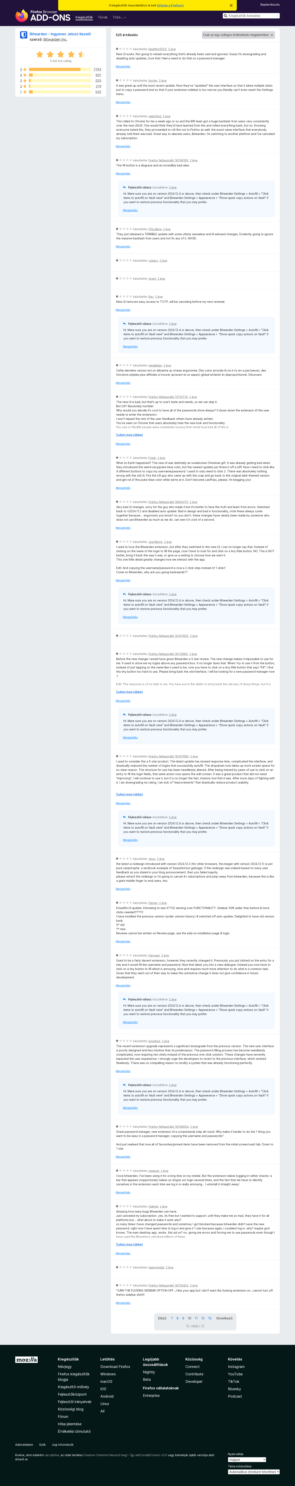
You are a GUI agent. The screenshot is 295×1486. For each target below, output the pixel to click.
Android (107, 1396)
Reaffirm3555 (158, 49)
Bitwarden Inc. (55, 39)
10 (189, 1318)
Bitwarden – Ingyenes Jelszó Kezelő (60, 34)
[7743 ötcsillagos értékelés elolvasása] (60, 69)
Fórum (63, 1416)
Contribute (194, 1374)
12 (202, 1318)
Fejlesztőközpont (72, 1394)
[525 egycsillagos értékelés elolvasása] (60, 91)
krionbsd (154, 1041)
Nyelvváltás (235, 1454)
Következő (224, 1318)
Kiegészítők (84, 17)
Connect (192, 1367)
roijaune (154, 1170)
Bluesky (234, 1389)
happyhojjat (156, 1267)
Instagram (236, 1367)
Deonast (154, 955)
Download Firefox (115, 1367)
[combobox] (251, 15)
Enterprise (151, 1395)
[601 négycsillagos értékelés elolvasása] (60, 75)
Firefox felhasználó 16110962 (168, 654)
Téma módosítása (239, 1466)
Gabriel (153, 1206)
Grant (152, 278)
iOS (103, 1389)
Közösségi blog (70, 1409)
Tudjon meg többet (129, 434)
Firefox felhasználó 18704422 (168, 1285)
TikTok (233, 1381)
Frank (152, 458)
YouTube (235, 1374)
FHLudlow (155, 229)
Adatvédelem (24, 1444)
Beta (147, 1379)
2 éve (172, 49)
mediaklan (155, 365)
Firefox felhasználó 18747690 (169, 756)
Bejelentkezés (270, 4)
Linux (104, 1404)
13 (210, 1318)
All (102, 1411)
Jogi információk (63, 1444)
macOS (106, 1381)
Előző (162, 1318)
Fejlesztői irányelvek (75, 1402)
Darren (153, 903)
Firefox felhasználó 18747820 (168, 636)
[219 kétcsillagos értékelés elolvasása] (60, 86)
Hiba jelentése (69, 1424)
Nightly (149, 1372)
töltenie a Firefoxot (170, 5)
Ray (151, 296)
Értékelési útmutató (74, 1431)
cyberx (153, 260)
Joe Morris (156, 542)
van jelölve (52, 1455)
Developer (193, 1381)
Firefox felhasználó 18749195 (168, 160)
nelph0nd (155, 116)
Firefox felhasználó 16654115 (168, 502)
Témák (103, 17)
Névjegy (65, 1367)
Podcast (235, 1396)
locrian (153, 80)
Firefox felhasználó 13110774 (168, 397)
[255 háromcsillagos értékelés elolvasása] (60, 80)
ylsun (152, 858)
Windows (108, 1374)
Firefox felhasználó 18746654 (169, 1126)
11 (196, 1318)
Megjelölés (123, 66)
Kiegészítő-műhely (73, 1387)
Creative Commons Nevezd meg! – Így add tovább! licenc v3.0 (125, 1455)
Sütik (42, 1444)
